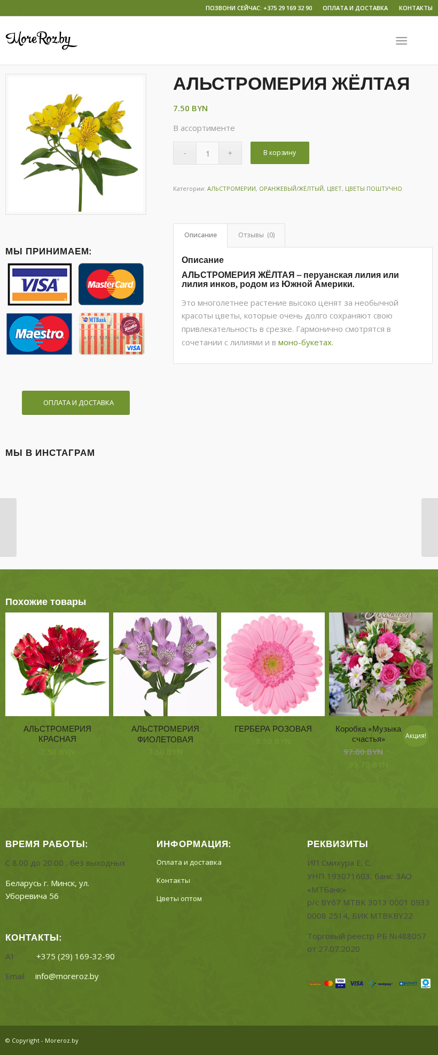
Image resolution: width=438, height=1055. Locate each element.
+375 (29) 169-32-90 (75, 956)
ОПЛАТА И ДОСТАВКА (355, 8)
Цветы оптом (179, 898)
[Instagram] (25, 8)
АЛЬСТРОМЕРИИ (231, 188)
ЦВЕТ (334, 188)
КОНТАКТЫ (416, 8)
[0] (427, 41)
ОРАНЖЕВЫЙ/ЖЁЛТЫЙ (291, 188)
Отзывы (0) (256, 234)
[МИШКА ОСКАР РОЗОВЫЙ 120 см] (8, 527)
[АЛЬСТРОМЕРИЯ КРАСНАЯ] (429, 527)
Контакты (173, 880)
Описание (200, 234)
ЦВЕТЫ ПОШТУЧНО (373, 188)
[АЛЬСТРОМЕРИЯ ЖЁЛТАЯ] (75, 144)
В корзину (279, 152)
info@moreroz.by (67, 976)
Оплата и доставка (189, 862)
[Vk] (8, 8)
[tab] (200, 235)
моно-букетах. (305, 342)
